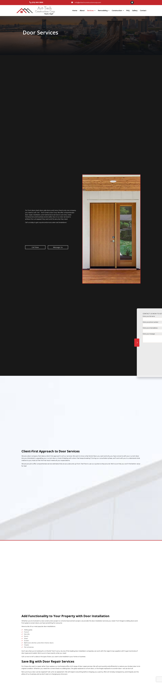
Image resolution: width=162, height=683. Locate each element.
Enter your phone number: (128, 321)
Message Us (58, 248)
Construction (117, 10)
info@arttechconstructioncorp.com (88, 2)
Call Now (35, 248)
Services (90, 10)
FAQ (128, 10)
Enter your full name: (126, 315)
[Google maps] (131, 2)
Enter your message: (126, 333)
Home (74, 10)
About (82, 10)
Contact (143, 10)
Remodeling (103, 10)
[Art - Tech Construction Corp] (35, 10)
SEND (149, 358)
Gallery (134, 10)
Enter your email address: (127, 327)
